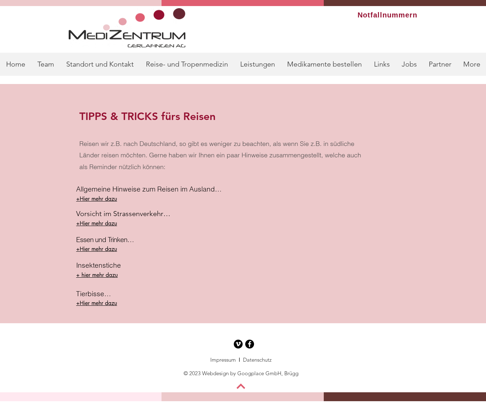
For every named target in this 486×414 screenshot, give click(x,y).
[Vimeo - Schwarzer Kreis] (238, 344)
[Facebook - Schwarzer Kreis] (249, 344)
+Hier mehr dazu (96, 199)
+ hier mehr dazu (97, 275)
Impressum (223, 359)
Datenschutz (257, 359)
